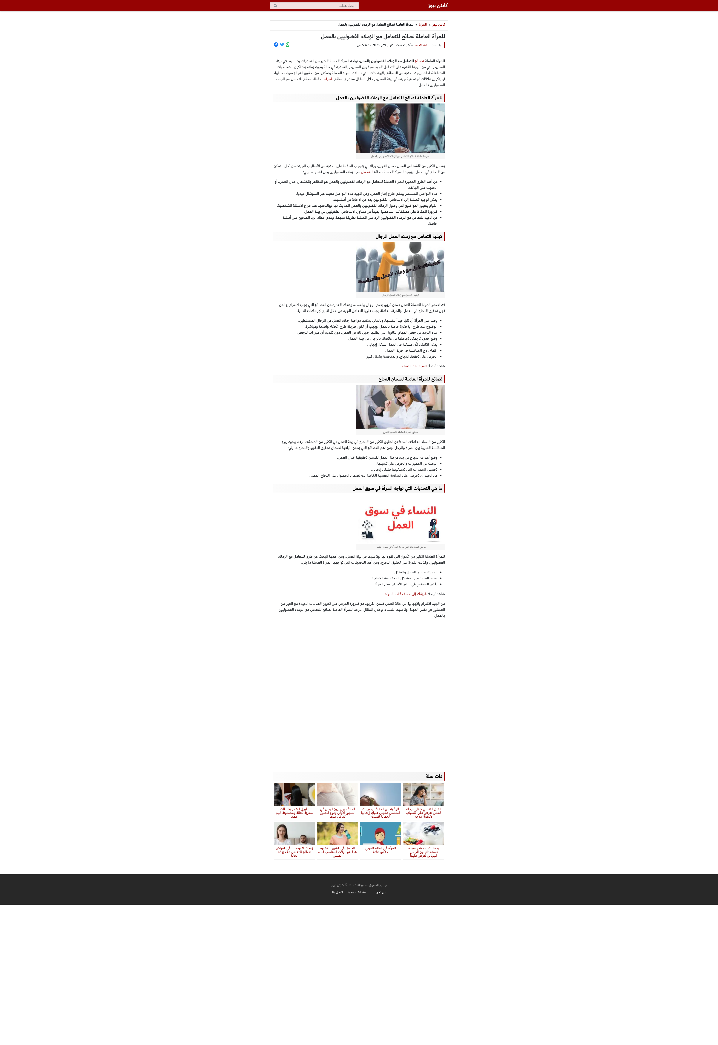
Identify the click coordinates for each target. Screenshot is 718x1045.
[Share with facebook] (276, 44)
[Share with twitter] (282, 44)
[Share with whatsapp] (288, 44)
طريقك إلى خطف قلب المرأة (406, 594)
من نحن (381, 892)
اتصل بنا (337, 892)
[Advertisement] (359, 691)
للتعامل (367, 172)
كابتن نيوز (438, 5)
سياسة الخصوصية (359, 892)
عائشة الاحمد (422, 45)
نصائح (419, 61)
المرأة (423, 24)
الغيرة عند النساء (414, 366)
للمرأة (328, 79)
